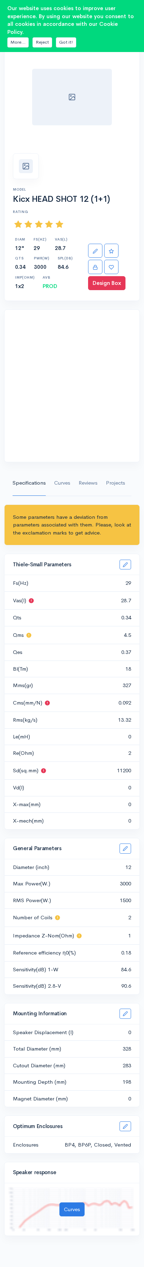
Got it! (66, 42)
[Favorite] (111, 267)
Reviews (88, 482)
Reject (42, 42)
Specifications (29, 482)
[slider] (39, 224)
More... (18, 42)
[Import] (95, 267)
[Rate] (111, 251)
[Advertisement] (72, 386)
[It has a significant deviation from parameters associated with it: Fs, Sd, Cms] (31, 600)
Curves (62, 482)
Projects (115, 482)
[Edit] (95, 251)
